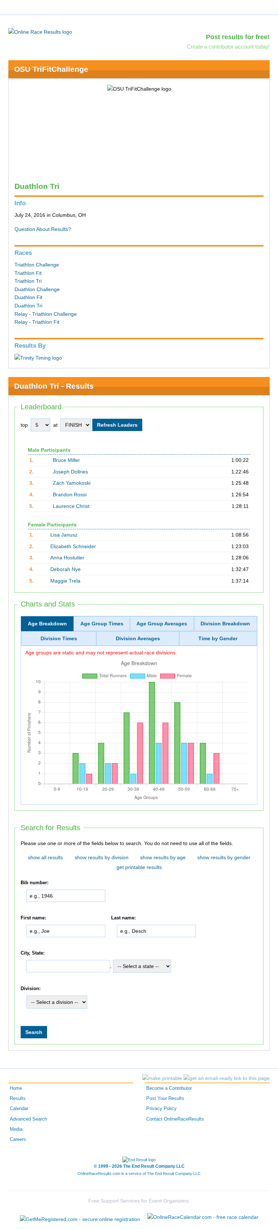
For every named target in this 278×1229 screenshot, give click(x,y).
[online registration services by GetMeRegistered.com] (80, 1217)
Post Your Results (165, 1098)
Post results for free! (238, 37)
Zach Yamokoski (71, 483)
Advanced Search (28, 1119)
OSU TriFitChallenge (51, 69)
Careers (18, 1139)
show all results (45, 857)
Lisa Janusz (63, 535)
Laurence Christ (71, 506)
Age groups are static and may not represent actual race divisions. (101, 652)
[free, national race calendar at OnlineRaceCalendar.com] (202, 1217)
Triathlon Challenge (36, 265)
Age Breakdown (47, 623)
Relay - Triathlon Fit (36, 322)
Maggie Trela (65, 581)
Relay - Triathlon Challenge (45, 314)
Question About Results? (42, 229)
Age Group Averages (161, 623)
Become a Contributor (169, 1088)
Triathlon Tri (28, 281)
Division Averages (138, 638)
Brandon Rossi (70, 494)
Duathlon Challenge (37, 289)
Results (18, 1098)
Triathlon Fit (28, 273)
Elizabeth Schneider (73, 546)
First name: (33, 917)
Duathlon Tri (28, 306)
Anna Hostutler (67, 557)
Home (16, 1088)
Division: (31, 988)
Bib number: (35, 882)
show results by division (102, 857)
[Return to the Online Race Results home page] (40, 31)
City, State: (33, 953)
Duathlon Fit (28, 297)
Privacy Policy (161, 1108)
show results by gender (223, 857)
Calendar (19, 1108)
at (55, 425)
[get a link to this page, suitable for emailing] (227, 1078)
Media (16, 1129)
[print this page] (162, 1078)
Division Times (59, 638)
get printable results (139, 867)
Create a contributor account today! (228, 47)
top (24, 425)
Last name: (123, 917)
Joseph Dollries (70, 472)
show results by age (163, 857)
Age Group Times (101, 623)
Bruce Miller (66, 460)
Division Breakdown (225, 623)
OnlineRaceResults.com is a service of (139, 1173)
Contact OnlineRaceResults (175, 1119)
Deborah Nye (65, 569)
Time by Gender (217, 638)
